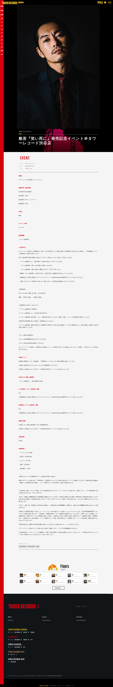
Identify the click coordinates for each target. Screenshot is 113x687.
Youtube (25, 632)
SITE (32, 639)
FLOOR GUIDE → (58, 588)
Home (78, 606)
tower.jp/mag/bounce (46, 620)
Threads (33, 632)
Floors (64, 565)
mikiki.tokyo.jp (10, 620)
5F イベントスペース (26, 131)
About (84, 606)
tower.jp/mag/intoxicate (81, 620)
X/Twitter (31, 546)
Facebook (22, 546)
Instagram (17, 632)
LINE (37, 546)
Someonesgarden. (54, 675)
